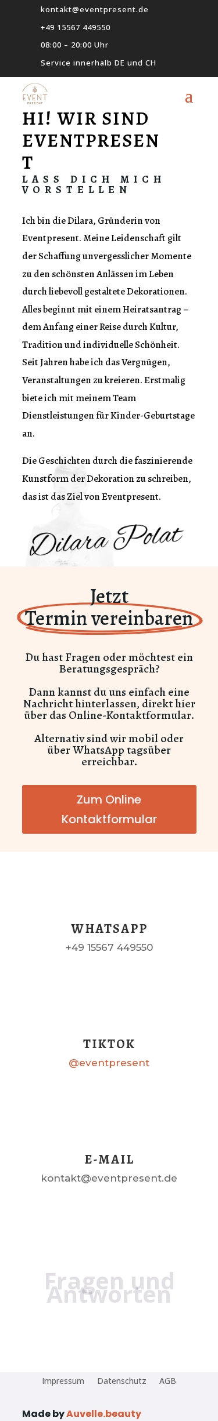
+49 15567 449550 (75, 27)
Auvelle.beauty (103, 1413)
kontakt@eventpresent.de (95, 9)
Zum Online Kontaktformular (109, 809)
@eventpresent (109, 1063)
